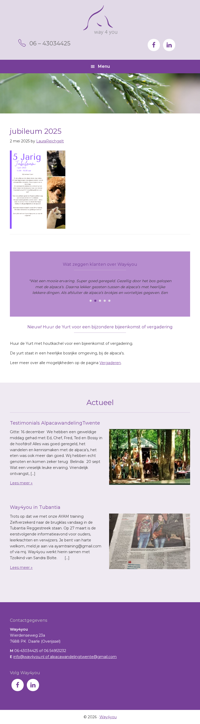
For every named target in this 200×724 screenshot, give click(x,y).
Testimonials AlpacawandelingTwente (55, 423)
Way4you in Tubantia (35, 507)
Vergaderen (110, 362)
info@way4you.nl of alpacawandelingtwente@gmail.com (65, 656)
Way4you (100, 20)
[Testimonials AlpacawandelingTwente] (149, 457)
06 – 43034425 (49, 43)
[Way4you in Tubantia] (149, 542)
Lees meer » (21, 483)
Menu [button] (104, 66)
